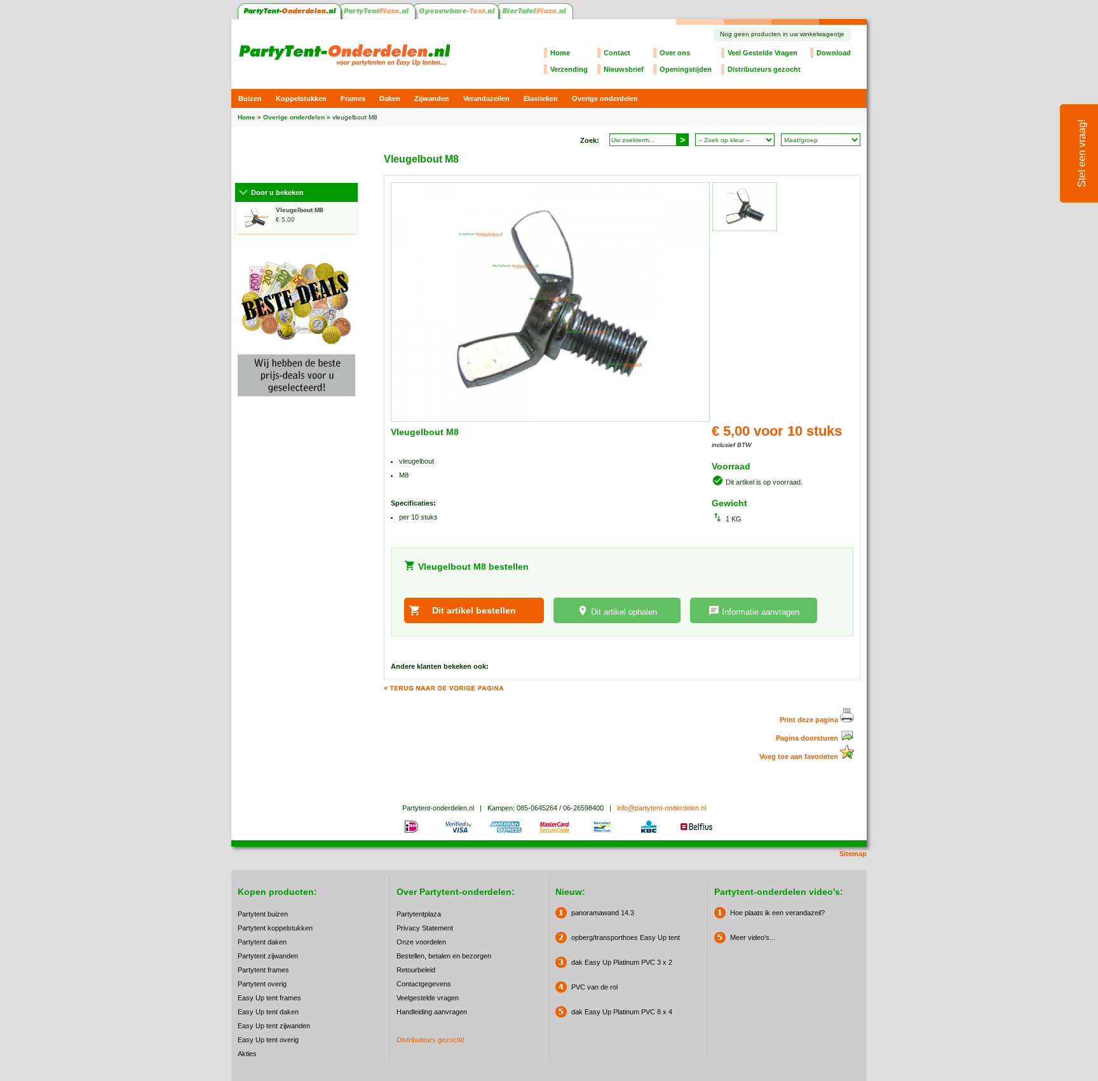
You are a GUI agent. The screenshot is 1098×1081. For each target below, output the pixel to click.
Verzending (569, 69)
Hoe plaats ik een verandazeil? (777, 912)
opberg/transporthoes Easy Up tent (625, 937)
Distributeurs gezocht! (430, 1040)
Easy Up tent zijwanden (274, 1026)
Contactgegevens (423, 984)
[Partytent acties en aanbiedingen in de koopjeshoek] (296, 400)
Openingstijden (686, 69)
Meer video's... (752, 937)
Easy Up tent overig (268, 1040)
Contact (617, 53)
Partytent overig (262, 984)
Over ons (675, 53)
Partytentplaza (418, 914)
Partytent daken (262, 942)
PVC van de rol (594, 987)
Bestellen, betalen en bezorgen (443, 956)
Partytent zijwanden (268, 956)
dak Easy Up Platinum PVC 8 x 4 (621, 1012)
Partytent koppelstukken (275, 928)
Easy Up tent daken (268, 1012)
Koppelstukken (301, 98)
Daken (389, 98)
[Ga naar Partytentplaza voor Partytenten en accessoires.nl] (378, 16)
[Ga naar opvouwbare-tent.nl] (457, 16)
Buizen (250, 98)
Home (560, 53)
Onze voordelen (421, 942)
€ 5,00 (299, 214)
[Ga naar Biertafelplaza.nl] (536, 16)
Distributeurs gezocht (764, 69)
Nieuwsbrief (624, 69)
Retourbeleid (415, 970)
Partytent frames (263, 970)
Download (834, 53)
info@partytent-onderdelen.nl (661, 808)
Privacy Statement (424, 928)
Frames (353, 98)
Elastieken (541, 98)
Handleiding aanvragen (431, 1012)
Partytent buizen (263, 914)
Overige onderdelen (605, 98)
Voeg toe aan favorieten (799, 756)
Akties (247, 1054)
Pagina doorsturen (808, 738)
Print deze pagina (810, 719)
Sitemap (853, 853)
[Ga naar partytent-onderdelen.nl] (289, 16)
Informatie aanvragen (760, 612)
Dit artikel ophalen (624, 612)
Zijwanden (431, 98)
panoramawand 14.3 (602, 912)
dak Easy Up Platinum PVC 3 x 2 (621, 962)
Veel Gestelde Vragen (762, 53)
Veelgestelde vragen (427, 998)
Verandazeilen (486, 98)
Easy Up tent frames (269, 998)
